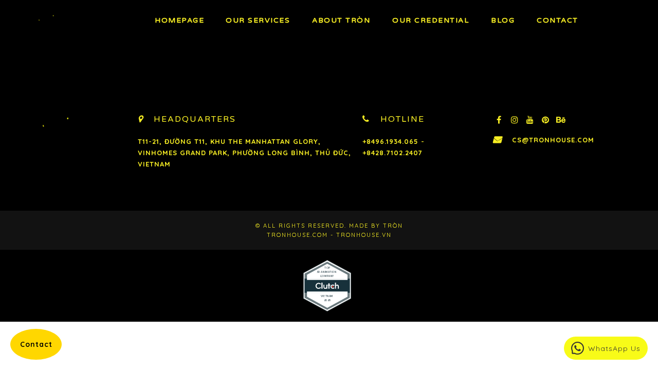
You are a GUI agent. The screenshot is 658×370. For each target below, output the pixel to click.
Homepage (179, 20)
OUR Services (258, 20)
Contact (557, 20)
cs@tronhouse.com (553, 140)
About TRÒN (341, 20)
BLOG (503, 20)
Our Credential (430, 20)
